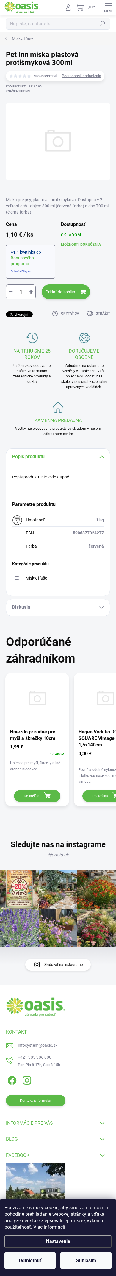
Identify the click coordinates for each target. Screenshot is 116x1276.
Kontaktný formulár (35, 1100)
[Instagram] (26, 1079)
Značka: (18, 91)
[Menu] (108, 7)
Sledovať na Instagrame (63, 965)
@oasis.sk (58, 854)
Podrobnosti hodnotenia (81, 76)
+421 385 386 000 (34, 1057)
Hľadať (102, 24)
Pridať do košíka (60, 291)
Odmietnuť (30, 1260)
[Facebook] (11, 1079)
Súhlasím (86, 1260)
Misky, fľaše (36, 578)
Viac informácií (49, 1227)
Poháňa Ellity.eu (21, 271)
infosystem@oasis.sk (37, 1045)
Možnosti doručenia (81, 244)
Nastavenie (58, 1241)
